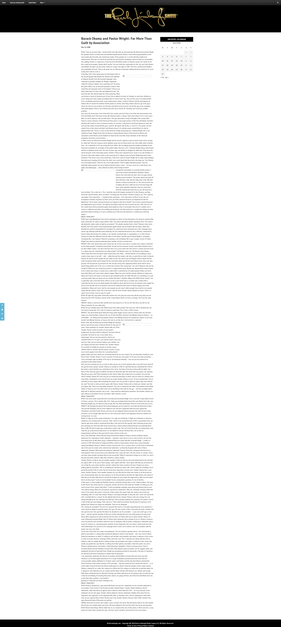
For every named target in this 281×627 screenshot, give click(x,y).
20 (177, 65)
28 (181, 70)
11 (167, 61)
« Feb (162, 77)
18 (167, 65)
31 (163, 74)
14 (181, 61)
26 (172, 70)
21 (181, 65)
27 (177, 70)
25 (167, 70)
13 (177, 61)
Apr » (167, 77)
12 (172, 61)
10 (163, 61)
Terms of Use (131, 626)
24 (163, 70)
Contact (151, 626)
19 (172, 65)
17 (163, 65)
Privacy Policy (142, 626)
